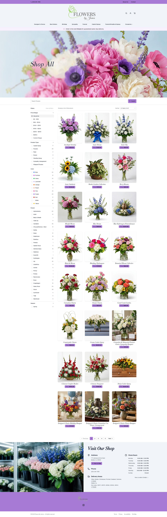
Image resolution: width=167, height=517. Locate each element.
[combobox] (128, 108)
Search (133, 101)
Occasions (128, 24)
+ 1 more (93, 481)
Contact (133, 2)
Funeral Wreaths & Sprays (112, 24)
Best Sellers (53, 24)
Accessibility (127, 514)
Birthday (64, 24)
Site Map (134, 514)
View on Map (97, 463)
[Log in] (130, 13)
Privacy (120, 514)
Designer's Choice (39, 24)
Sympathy (75, 24)
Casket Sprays (96, 24)
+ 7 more (93, 487)
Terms (115, 514)
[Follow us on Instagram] (83, 505)
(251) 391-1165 (36, 2)
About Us (125, 2)
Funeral (85, 24)
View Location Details (141, 477)
